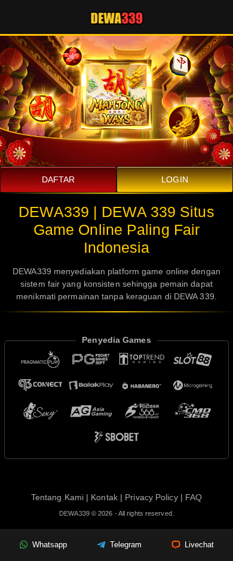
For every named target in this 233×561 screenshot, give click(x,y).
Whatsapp (49, 544)
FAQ (193, 497)
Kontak (104, 497)
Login (174, 179)
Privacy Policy (151, 497)
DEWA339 (75, 513)
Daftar (58, 179)
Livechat (198, 544)
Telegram (125, 544)
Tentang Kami (57, 497)
